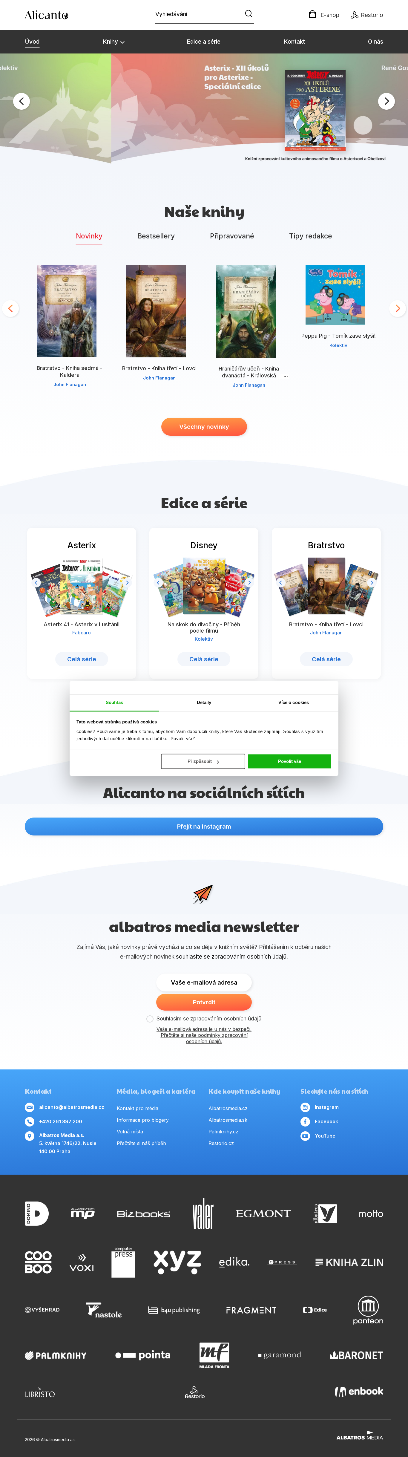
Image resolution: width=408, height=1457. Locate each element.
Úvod (32, 41)
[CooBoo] (38, 1262)
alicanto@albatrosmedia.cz (71, 1107)
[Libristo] (40, 1392)
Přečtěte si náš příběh (141, 1143)
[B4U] (174, 1310)
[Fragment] (251, 1310)
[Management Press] (83, 1213)
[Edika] (234, 1262)
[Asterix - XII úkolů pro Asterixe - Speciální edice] (204, 110)
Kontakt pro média (137, 1108)
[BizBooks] (144, 1213)
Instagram (327, 1107)
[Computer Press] (123, 1262)
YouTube (325, 1136)
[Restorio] (195, 1392)
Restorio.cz (221, 1143)
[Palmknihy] (55, 1355)
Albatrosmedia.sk (227, 1120)
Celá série (81, 659)
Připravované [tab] (232, 236)
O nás (375, 41)
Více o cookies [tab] (293, 702)
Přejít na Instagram (204, 826)
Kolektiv (338, 345)
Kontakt (294, 41)
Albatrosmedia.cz (228, 1108)
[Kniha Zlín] (349, 1262)
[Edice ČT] (315, 1310)
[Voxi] (81, 1262)
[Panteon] (368, 1310)
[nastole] (104, 1310)
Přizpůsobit (200, 761)
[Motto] (371, 1213)
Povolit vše (289, 761)
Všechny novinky (204, 426)
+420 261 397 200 (60, 1121)
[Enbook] (359, 1392)
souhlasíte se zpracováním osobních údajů (231, 956)
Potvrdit (204, 1002)
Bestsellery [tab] (156, 236)
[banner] (59, 14)
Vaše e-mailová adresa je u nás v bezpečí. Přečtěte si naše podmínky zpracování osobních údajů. (204, 1035)
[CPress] (282, 1262)
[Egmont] (263, 1213)
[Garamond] (279, 1355)
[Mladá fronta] (214, 1355)
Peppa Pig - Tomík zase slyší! (338, 336)
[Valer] (203, 1213)
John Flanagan (69, 384)
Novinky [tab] (89, 236)
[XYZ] (177, 1262)
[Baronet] (356, 1355)
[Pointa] (142, 1355)
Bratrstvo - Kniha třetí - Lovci (159, 368)
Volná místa (130, 1132)
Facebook (326, 1121)
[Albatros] (325, 1213)
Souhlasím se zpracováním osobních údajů (209, 1018)
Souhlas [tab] (114, 702)
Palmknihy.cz (223, 1132)
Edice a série (203, 41)
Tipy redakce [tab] (310, 236)
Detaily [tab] (204, 702)
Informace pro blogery (143, 1120)
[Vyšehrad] (42, 1310)
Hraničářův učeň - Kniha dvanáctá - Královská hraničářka (249, 375)
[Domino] (37, 1213)
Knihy (111, 41)
